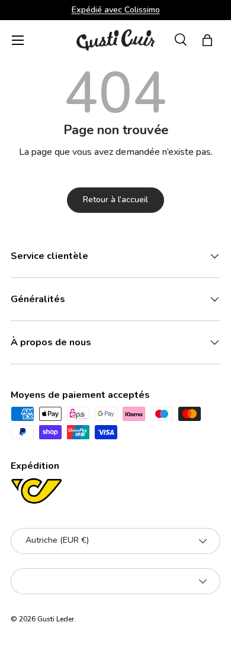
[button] (207, 40)
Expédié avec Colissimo (116, 9)
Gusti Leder (55, 619)
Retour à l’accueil (115, 199)
